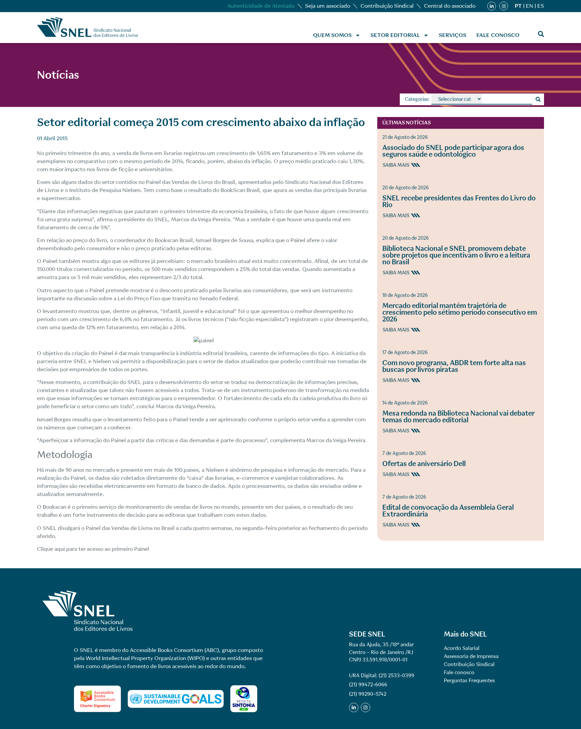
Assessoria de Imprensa (471, 656)
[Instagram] (503, 6)
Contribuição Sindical (387, 6)
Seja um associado (327, 6)
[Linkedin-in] (491, 6)
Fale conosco (497, 35)
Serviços (452, 35)
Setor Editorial (395, 35)
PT (518, 6)
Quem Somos (332, 35)
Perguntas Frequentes (469, 681)
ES (540, 6)
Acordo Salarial (461, 648)
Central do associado (449, 6)
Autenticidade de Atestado (261, 6)
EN (529, 6)
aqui (59, 549)
